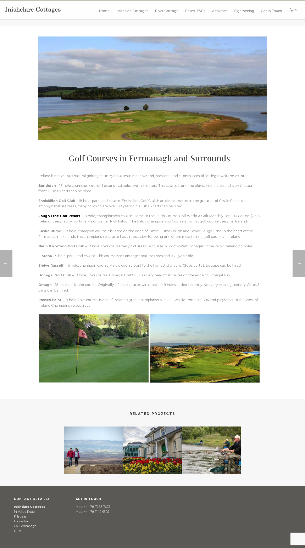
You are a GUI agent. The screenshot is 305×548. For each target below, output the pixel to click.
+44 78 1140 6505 (96, 512)
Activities (220, 11)
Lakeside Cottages (132, 11)
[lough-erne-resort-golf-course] (205, 348)
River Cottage (166, 11)
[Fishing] (211, 442)
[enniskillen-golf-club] (94, 348)
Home (104, 11)
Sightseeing (244, 11)
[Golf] (152, 88)
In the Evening (152, 463)
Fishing (211, 463)
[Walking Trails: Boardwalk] (93, 442)
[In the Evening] (152, 442)
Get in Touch (271, 11)
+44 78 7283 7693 (97, 507)
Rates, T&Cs (195, 11)
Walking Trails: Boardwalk (93, 463)
